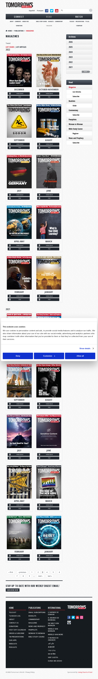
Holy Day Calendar (17, 630)
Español (32, 10)
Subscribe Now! (12, 590)
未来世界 (51, 647)
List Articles (21, 47)
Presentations (80, 21)
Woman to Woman (76, 124)
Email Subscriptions (36, 612)
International (54, 608)
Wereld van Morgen (53, 630)
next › (40, 576)
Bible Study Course (41, 21)
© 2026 (8, 672)
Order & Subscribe (16, 633)
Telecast (72, 21)
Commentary (59, 21)
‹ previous (22, 572)
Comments (18, 21)
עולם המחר (51, 650)
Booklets (51, 21)
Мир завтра (53, 657)
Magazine (49, 26)
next (85, 71)
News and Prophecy (76, 138)
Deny (18, 356)
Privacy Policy (30, 672)
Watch (79, 16)
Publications (19, 31)
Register (76, 133)
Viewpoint (79, 26)
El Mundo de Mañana (53, 619)
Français (40, 10)
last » (50, 576)
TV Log (87, 21)
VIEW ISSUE (19, 93)
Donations (19, 26)
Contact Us (14, 623)
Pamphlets (72, 119)
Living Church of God (85, 672)
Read (49, 16)
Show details (84, 348)
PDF (20, 97)
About (12, 21)
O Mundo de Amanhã (53, 639)
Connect (19, 16)
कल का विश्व (51, 654)
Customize (47, 356)
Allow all (80, 356)
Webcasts (13, 644)
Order (75, 105)
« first (11, 572)
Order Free (25, 21)
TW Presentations (16, 637)
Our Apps (12, 640)
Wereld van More (55, 635)
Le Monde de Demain (53, 613)
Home (10, 31)
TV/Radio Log (14, 616)
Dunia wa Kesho (55, 661)
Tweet (8, 43)
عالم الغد (51, 644)
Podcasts (13, 647)
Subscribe (76, 96)
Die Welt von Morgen (53, 624)
